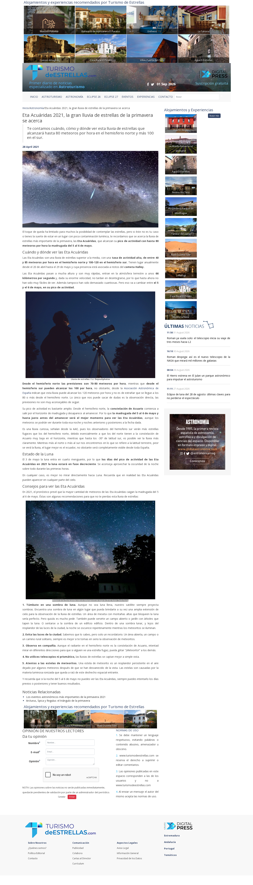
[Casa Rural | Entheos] (152, 19)
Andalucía (170, 842)
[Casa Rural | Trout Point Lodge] (40, 719)
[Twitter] (152, 84)
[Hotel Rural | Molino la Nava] (181, 310)
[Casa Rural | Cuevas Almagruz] (49, 48)
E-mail (35, 752)
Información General (128, 853)
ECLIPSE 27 (111, 96)
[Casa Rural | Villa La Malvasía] (140, 719)
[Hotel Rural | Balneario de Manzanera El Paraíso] (100, 19)
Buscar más (214, 115)
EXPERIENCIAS (146, 96)
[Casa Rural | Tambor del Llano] (181, 227)
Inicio (34, 96)
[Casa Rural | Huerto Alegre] (181, 123)
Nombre (34, 743)
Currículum (78, 863)
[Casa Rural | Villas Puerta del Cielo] (152, 48)
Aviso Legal (123, 848)
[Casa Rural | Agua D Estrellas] (203, 48)
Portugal (169, 848)
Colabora (77, 853)
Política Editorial (36, 853)
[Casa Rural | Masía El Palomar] (49, 19)
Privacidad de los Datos (129, 858)
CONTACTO (165, 96)
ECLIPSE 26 (94, 96)
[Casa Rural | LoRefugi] (181, 268)
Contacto (33, 858)
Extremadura (172, 835)
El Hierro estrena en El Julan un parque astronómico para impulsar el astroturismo (198, 377)
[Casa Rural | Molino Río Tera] (181, 185)
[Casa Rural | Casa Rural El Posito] (100, 48)
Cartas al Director (81, 858)
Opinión (34, 761)
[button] (32, 185)
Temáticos (170, 855)
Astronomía (37, 108)
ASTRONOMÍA (74, 96)
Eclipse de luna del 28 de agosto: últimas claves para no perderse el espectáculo (198, 396)
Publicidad (78, 848)
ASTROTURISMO (52, 96)
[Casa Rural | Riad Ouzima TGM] (107, 719)
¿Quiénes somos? (37, 848)
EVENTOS (127, 96)
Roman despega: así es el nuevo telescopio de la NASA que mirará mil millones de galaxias (198, 358)
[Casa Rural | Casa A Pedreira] (73, 719)
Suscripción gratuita (211, 83)
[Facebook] (148, 84)
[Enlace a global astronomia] (197, 442)
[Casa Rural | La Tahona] (203, 19)
